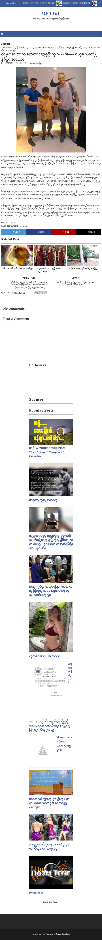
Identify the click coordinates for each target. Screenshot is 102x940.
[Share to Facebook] (43, 292)
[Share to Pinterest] (45, 292)
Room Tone (36, 892)
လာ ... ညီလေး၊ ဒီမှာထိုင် (94, 3)
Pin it (66, 232)
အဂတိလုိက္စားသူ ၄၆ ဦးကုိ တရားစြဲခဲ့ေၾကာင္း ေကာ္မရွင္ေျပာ (49, 803)
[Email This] (35, 292)
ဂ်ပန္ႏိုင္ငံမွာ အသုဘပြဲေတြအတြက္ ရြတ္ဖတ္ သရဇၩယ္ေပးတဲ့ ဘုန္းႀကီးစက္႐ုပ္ (51, 591)
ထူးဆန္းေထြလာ (37, 63)
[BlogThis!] (38, 292)
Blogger (55, 902)
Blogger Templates (63, 934)
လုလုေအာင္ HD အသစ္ (44, 656)
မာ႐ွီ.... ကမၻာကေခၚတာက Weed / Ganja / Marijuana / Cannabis (47, 452)
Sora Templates (47, 934)
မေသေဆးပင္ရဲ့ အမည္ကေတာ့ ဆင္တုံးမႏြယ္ (63, 3)
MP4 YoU (51, 13)
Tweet (16, 232)
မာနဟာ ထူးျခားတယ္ (43, 500)
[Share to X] (40, 292)
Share (41, 232)
